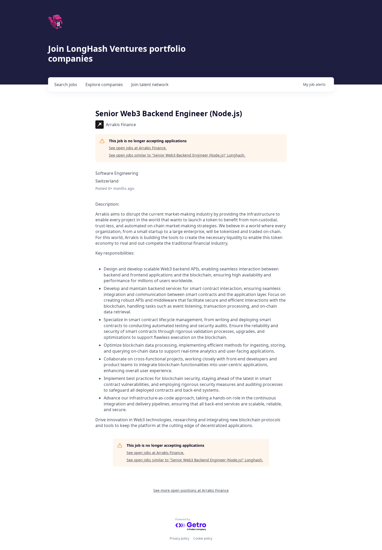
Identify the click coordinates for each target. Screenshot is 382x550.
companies (104, 84)
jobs (65, 84)
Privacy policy (179, 538)
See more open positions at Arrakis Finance (191, 490)
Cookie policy (202, 538)
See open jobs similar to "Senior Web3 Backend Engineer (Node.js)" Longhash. (177, 155)
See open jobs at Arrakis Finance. (138, 147)
